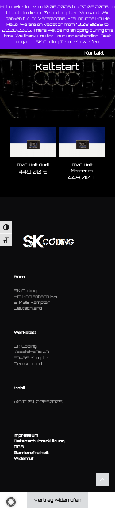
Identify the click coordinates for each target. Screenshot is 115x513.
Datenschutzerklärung (39, 440)
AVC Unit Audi (33, 164)
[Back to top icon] (102, 479)
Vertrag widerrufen (57, 500)
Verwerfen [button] (86, 41)
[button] (11, 502)
